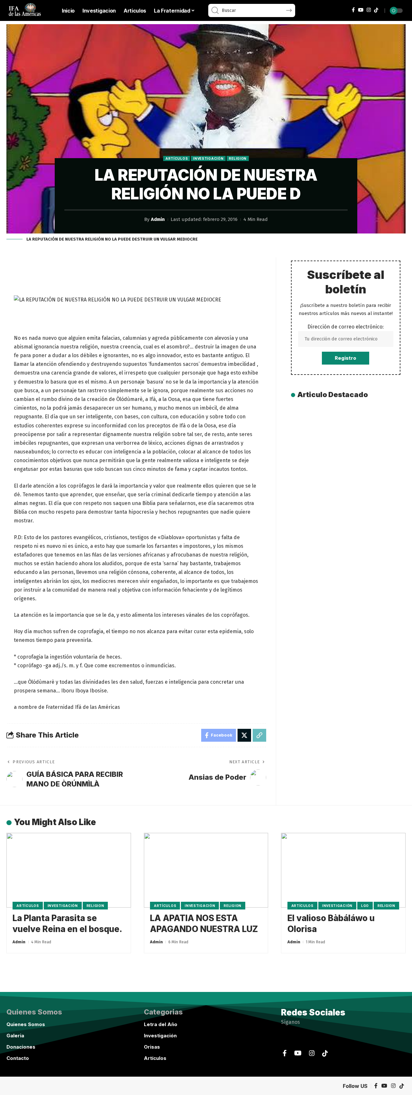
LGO (365, 906)
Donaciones (20, 1047)
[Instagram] (368, 10)
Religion (238, 158)
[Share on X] (244, 735)
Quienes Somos (25, 1024)
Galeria (15, 1036)
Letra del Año (160, 1024)
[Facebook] (353, 10)
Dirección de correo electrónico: (345, 327)
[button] (259, 735)
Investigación (208, 158)
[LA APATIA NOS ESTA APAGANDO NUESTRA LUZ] (206, 870)
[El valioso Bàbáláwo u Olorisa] (343, 870)
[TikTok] (376, 10)
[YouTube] (360, 10)
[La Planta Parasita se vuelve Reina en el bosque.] (68, 870)
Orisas (152, 1047)
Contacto (17, 1058)
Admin (158, 219)
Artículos (176, 158)
